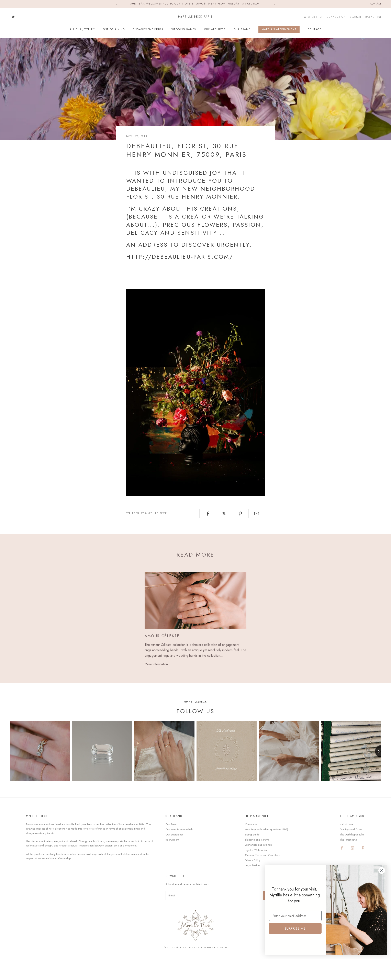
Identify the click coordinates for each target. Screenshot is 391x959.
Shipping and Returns (257, 840)
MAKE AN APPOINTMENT (279, 29)
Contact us (251, 824)
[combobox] (16, 16)
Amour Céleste (162, 636)
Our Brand (242, 29)
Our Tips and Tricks (351, 829)
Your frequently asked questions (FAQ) (266, 829)
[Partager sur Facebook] (208, 513)
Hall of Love (346, 824)
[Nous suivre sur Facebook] (342, 848)
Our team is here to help (179, 829)
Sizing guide (252, 834)
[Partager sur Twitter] (224, 513)
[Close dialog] (381, 870)
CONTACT (314, 29)
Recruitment (172, 840)
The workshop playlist (352, 834)
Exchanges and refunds (258, 845)
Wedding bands (183, 29)
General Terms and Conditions (262, 855)
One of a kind (114, 29)
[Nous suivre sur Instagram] (352, 848)
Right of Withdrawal (256, 850)
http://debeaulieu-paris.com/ (179, 257)
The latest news (348, 840)
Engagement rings (148, 29)
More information (156, 664)
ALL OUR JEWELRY (82, 29)
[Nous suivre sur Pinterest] (363, 848)
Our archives (215, 29)
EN (13, 17)
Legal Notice (252, 865)
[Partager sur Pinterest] (240, 513)
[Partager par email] (257, 513)
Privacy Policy (252, 860)
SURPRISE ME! (295, 928)
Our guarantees (174, 834)
